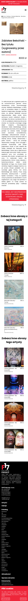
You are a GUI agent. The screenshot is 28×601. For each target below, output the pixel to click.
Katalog (8, 16)
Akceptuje (23, 599)
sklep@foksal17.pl (6, 497)
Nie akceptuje (5, 599)
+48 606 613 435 (5, 499)
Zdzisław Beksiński (11, 55)
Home (4, 16)
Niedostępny (18, 88)
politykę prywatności (6, 594)
